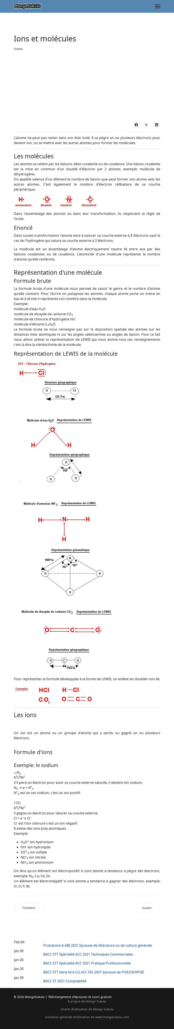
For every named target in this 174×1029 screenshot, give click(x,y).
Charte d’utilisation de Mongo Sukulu (87, 1009)
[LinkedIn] (156, 124)
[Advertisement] (87, 84)
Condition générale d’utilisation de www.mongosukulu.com (87, 1017)
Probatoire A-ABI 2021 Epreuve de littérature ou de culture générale (97, 945)
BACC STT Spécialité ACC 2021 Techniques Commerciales (88, 954)
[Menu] (157, 6)
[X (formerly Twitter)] (146, 124)
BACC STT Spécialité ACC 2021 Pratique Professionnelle (87, 963)
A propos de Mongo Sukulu (87, 1001)
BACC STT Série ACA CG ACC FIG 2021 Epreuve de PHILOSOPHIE (93, 972)
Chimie (18, 49)
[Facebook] (136, 124)
